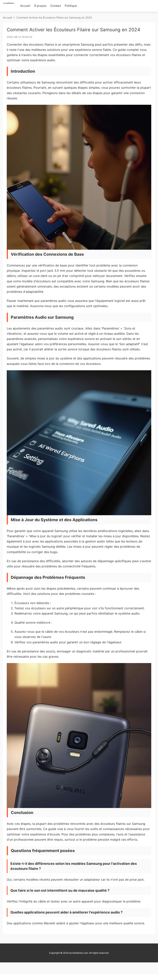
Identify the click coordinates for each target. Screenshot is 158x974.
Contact (55, 6)
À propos (40, 6)
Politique (71, 6)
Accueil (25, 6)
